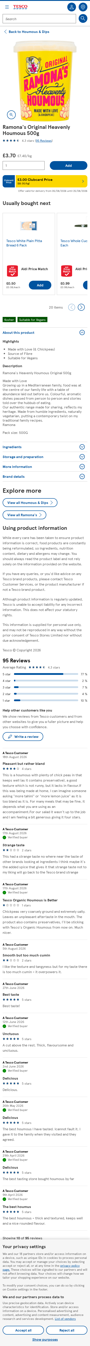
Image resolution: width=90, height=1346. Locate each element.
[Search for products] (83, 18)
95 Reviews (44, 140)
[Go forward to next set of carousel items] (81, 307)
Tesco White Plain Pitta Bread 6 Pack (24, 243)
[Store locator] (83, 7)
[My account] (71, 7)
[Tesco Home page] (20, 7)
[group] (29, 255)
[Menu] (7, 7)
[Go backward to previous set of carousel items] (71, 307)
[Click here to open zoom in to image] (11, 114)
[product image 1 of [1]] (45, 81)
